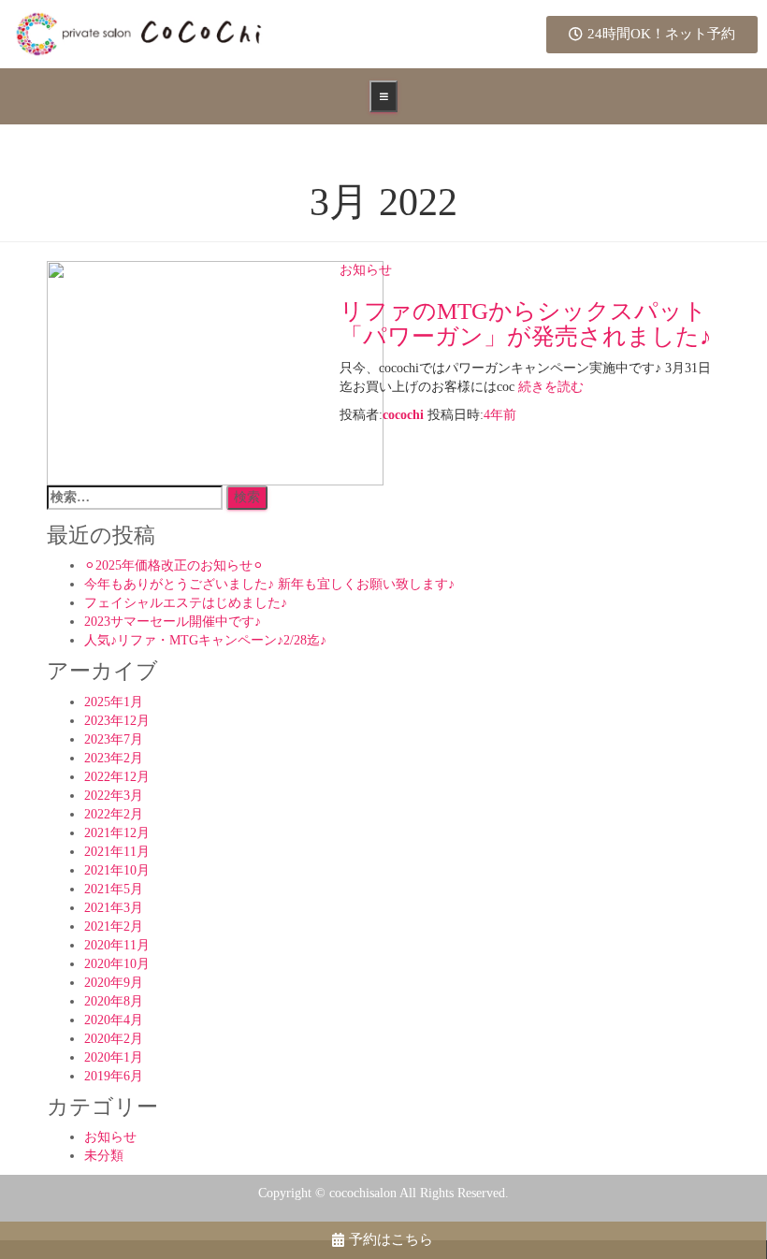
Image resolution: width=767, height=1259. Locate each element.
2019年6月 (113, 1076)
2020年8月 (113, 1001)
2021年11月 (117, 852)
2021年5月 (113, 889)
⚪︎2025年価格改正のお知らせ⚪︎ (174, 565)
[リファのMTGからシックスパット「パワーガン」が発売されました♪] (215, 372)
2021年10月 (117, 870)
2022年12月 (117, 777)
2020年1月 (113, 1057)
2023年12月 (117, 721)
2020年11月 (117, 945)
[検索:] (135, 497)
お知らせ (366, 270)
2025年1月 (113, 702)
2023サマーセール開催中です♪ (172, 622)
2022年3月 (113, 796)
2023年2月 (113, 758)
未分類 (103, 1156)
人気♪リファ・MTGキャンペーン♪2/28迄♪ (205, 640)
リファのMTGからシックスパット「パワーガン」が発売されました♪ (526, 324)
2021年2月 (113, 926)
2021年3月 (113, 908)
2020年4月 (113, 1020)
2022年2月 (113, 814)
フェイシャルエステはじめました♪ (185, 603)
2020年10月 (117, 964)
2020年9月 (113, 983)
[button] (652, 34)
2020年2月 (113, 1039)
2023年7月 (113, 739)
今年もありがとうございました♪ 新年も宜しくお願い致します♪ (269, 584)
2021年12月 (117, 833)
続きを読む (549, 387)
